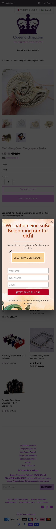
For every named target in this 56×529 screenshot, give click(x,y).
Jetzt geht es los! (28, 292)
